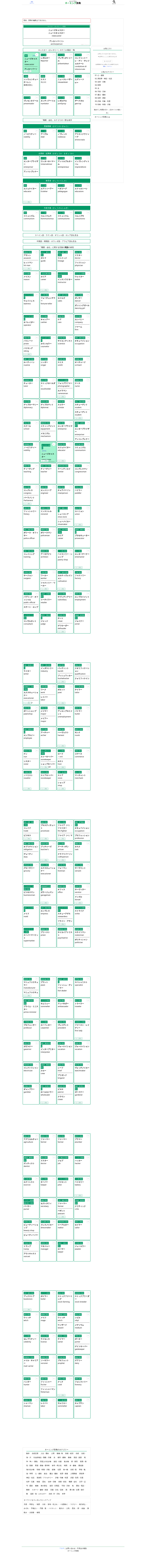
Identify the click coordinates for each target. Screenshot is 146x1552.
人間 (53, 1453)
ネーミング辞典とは (102, 117)
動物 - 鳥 (60, 1453)
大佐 (44, 1504)
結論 (83, 1508)
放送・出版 (58, 1461)
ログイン (32, 3)
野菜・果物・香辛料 (42, 1465)
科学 (64, 1494)
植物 (37, 1486)
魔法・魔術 (54, 1473)
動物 (70, 1457)
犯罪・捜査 (64, 1473)
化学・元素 (30, 1482)
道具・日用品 (55, 1486)
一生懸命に (64, 1504)
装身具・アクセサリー (45, 1477)
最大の (61, 1508)
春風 (38, 1512)
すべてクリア (107, 61)
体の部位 (44, 1486)
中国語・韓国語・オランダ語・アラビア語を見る (56, 241)
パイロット (53, 1508)
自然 (77, 1453)
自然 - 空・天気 (54, 1494)
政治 (46, 1473)
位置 (59, 1469)
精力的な (82, 1504)
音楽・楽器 (78, 1457)
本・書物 (73, 1465)
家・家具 (74, 1461)
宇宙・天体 (66, 1486)
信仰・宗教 (52, 1482)
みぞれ (26, 1508)
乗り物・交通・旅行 (77, 1490)
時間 (66, 1465)
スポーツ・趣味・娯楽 (40, 1490)
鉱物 (54, 1469)
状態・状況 (62, 1482)
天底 (25, 1504)
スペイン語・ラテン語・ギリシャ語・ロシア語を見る (56, 235)
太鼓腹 (32, 1512)
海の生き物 (30, 1469)
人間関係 (73, 1473)
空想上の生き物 (46, 1461)
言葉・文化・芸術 (57, 1490)
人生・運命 (45, 1453)
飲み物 (66, 1461)
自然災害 (35, 1453)
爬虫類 (81, 1465)
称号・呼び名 (57, 1465)
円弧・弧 (43, 1508)
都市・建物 (62, 1457)
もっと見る (28, 71)
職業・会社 (73, 1482)
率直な (32, 1504)
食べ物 (65, 1469)
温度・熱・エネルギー (38, 1494)
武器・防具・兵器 (77, 1477)
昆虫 (44, 1482)
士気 (68, 1508)
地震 (38, 1504)
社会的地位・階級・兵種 (43, 1457)
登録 (32, 1)
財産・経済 (69, 1453)
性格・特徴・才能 (43, 1469)
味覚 (38, 1482)
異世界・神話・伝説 (105, 78)
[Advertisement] (73, 11)
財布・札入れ (53, 1504)
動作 (28, 1453)
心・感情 (38, 1473)
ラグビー (73, 1504)
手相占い (34, 1508)
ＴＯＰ (61, 1548)
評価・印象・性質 (61, 1477)
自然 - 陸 (73, 1469)
